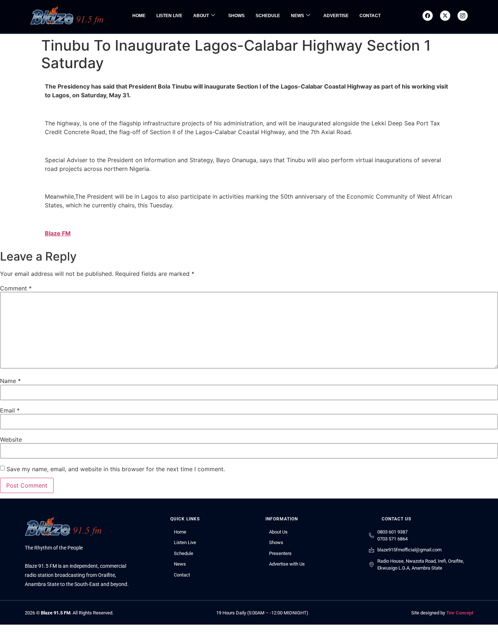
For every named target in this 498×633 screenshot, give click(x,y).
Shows (236, 15)
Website (11, 439)
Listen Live (169, 15)
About (201, 15)
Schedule (268, 15)
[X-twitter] (445, 16)
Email (10, 410)
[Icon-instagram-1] (463, 16)
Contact (370, 15)
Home (138, 15)
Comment (16, 288)
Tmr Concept (459, 613)
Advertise (336, 15)
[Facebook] (428, 16)
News (297, 15)
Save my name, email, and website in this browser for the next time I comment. (116, 469)
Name (10, 381)
